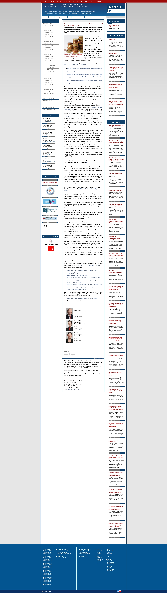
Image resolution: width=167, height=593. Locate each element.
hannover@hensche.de (50, 141)
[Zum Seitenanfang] (89, 90)
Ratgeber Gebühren (76, 13)
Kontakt (98, 555)
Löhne (94, 92)
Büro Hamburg (110, 563)
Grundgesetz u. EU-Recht (85, 549)
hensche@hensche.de (80, 318)
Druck (98, 552)
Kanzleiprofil (89, 13)
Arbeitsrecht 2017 (48, 45)
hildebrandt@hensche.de (80, 330)
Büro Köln (109, 566)
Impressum (109, 553)
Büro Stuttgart (110, 570)
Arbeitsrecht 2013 (48, 54)
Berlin (46, 17)
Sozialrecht (81, 555)
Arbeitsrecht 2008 (48, 74)
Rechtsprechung (51, 65)
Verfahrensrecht (83, 556)
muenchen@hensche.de (50, 154)
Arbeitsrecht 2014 (48, 52)
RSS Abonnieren (99, 358)
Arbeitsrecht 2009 (48, 63)
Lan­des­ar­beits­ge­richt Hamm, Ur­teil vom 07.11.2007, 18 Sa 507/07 (83, 272)
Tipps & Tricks (58, 13)
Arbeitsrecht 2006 (48, 78)
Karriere (99, 553)
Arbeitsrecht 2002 (48, 87)
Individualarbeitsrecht (84, 551)
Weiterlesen (112, 50)
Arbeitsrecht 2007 (48, 76)
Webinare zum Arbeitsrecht (49, 107)
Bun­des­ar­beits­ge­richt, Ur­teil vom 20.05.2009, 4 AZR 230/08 (82, 270)
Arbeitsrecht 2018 (48, 43)
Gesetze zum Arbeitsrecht (74, 11)
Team (108, 552)
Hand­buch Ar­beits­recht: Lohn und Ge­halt (77, 275)
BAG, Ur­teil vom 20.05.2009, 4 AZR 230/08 (75, 64)
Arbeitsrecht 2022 (48, 34)
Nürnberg (81, 17)
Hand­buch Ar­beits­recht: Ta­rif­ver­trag (76, 273)
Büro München (110, 567)
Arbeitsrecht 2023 (48, 32)
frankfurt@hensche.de (49, 128)
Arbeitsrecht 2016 (48, 47)
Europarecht (50, 69)
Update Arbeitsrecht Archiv (49, 109)
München (75, 17)
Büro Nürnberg (110, 569)
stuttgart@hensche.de (49, 168)
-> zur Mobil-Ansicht (47, 21)
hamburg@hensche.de (49, 134)
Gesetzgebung (50, 71)
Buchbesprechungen (62, 549)
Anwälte (93, 17)
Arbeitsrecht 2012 (48, 56)
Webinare (84, 13)
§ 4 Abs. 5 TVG (68, 116)
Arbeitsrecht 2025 (48, 28)
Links (98, 556)
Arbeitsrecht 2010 (48, 60)
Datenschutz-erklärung (110, 556)
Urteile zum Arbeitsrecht (86, 11)
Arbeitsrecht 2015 (48, 50)
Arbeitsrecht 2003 (48, 84)
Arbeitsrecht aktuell (53, 11)
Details (49, 123)
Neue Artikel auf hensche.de (64, 553)
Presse (93, 11)
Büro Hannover (110, 565)
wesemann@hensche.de (80, 341)
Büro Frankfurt (110, 562)
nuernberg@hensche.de (50, 161)
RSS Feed (99, 558)
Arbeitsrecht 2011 (48, 58)
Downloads (99, 551)
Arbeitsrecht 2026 (48, 26)
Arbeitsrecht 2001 (48, 89)
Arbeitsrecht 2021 (48, 36)
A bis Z (98, 549)
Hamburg (58, 17)
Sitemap (99, 560)
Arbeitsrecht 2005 (48, 80)
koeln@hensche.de (49, 148)
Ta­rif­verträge (67, 92)
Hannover (64, 17)
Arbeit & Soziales (51, 67)
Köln (70, 17)
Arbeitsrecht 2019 (48, 41)
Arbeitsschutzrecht (83, 552)
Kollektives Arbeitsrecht (84, 553)
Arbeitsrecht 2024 (48, 30)
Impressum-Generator (49, 13)
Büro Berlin (109, 560)
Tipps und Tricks (46, 91)
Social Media (100, 559)
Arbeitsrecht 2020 (48, 39)
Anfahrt (44, 123)
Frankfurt (51, 17)
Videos (44, 102)
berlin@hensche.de (49, 121)
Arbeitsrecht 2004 (48, 82)
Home (46, 11)
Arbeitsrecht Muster (66, 13)
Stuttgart (87, 17)
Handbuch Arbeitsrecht (62, 11)
